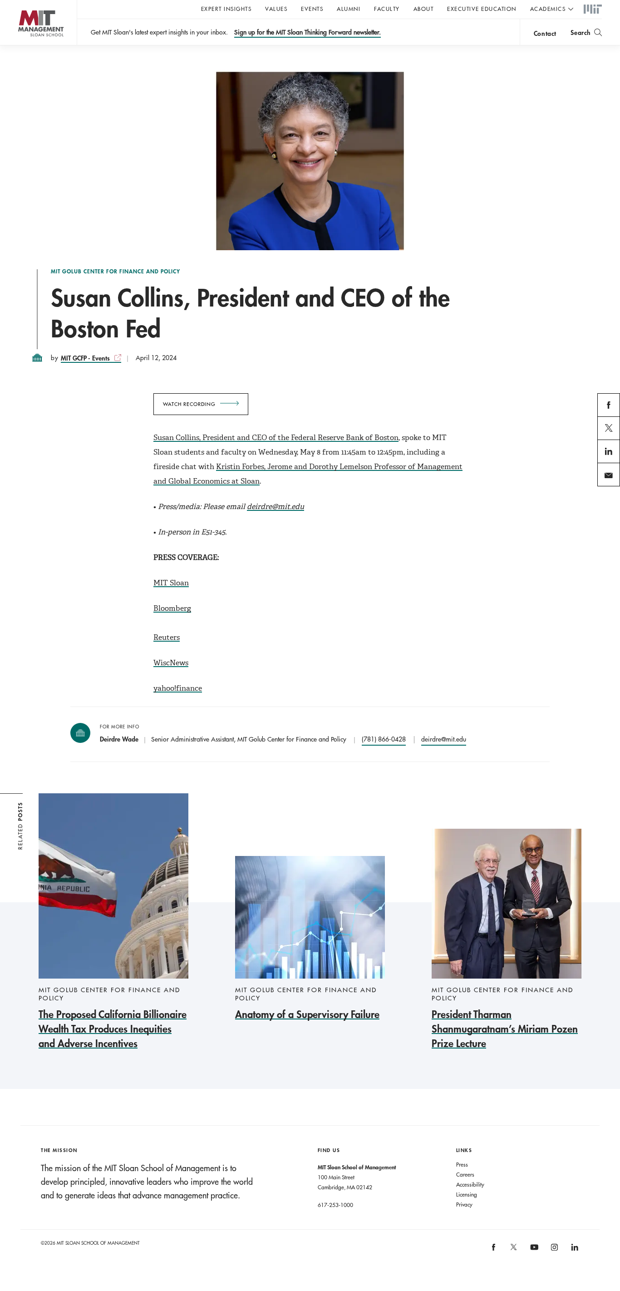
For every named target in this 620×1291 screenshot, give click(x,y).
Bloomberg (172, 608)
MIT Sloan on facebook (494, 1250)
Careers (465, 1174)
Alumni (348, 8)
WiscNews (170, 662)
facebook (609, 415)
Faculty (387, 8)
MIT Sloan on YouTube (533, 1251)
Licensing (466, 1194)
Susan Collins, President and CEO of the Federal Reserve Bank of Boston (276, 437)
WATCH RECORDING (189, 404)
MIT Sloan (171, 583)
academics (548, 8)
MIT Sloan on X (513, 1250)
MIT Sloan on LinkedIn (574, 1250)
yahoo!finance (177, 688)
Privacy (464, 1204)
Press (462, 1164)
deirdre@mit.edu (443, 739)
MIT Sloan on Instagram (553, 1250)
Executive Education (482, 8)
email (605, 485)
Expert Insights (226, 8)
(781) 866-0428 (384, 739)
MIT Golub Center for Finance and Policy (115, 271)
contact (545, 33)
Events (312, 8)
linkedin (609, 462)
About (423, 8)
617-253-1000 (335, 1204)
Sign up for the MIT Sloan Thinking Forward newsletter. (307, 32)
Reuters (166, 637)
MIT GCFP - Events (85, 358)
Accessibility (470, 1184)
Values (276, 8)
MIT (593, 9)
